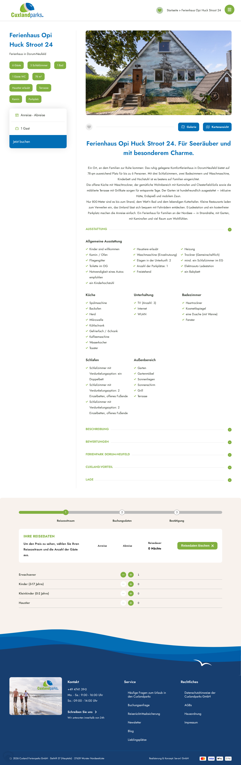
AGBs (188, 705)
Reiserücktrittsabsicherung (144, 714)
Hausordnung (193, 714)
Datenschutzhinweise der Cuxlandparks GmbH (200, 695)
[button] (8, 756)
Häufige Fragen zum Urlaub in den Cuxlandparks (147, 695)
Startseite (172, 10)
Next (223, 107)
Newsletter (134, 722)
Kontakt (73, 681)
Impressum (191, 722)
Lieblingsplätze (137, 740)
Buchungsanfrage (138, 705)
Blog (131, 731)
